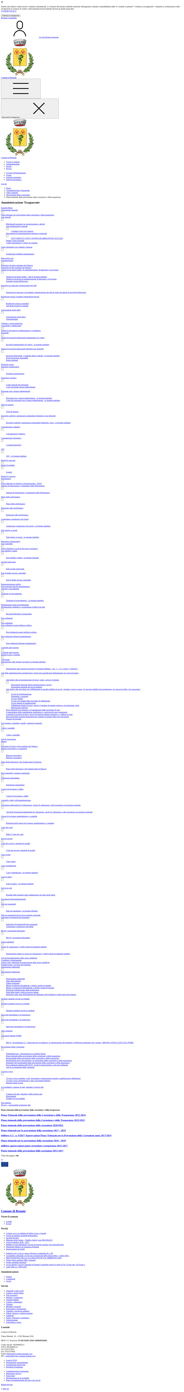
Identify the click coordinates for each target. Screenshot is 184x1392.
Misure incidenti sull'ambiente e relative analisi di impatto (28, 985)
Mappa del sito (7, 1384)
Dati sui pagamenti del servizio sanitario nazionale (20, 915)
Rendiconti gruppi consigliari (17, 304)
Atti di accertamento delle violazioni (20, 1067)
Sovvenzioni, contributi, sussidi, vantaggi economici (21, 723)
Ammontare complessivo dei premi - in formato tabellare (28, 526)
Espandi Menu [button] (7, 208)
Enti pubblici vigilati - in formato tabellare (22, 558)
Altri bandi (5, 660)
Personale (5, 333)
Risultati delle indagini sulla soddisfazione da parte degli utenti (30, 895)
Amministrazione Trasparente (18, 190)
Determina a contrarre (19, 696)
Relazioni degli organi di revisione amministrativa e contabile (30, 823)
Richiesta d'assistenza (14, 1367)
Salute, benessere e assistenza (17, 1318)
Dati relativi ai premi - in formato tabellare (22, 537)
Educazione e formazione (16, 1309)
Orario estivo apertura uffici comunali (21, 1260)
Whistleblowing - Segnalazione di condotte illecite (26, 1054)
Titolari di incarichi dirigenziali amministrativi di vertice (23, 338)
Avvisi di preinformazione (21, 694)
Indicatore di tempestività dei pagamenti (21, 924)
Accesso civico (7, 1071)
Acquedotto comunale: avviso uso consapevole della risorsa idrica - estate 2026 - (37, 1256)
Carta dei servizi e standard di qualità (15, 843)
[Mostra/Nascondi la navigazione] (21, 89)
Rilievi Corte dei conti (14, 834)
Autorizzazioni (12, 1320)
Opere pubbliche (7, 942)
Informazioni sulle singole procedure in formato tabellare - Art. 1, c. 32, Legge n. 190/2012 (42, 669)
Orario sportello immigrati (16, 1262)
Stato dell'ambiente (13, 981)
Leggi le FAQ (11, 1360)
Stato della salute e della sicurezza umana (22, 992)
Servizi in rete (6, 888)
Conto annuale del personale (17, 385)
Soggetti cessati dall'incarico (17, 281)
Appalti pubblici (12, 1300)
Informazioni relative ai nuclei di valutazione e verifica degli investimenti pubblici (38, 954)
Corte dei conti (7, 827)
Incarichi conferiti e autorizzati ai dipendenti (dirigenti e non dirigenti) (28, 416)
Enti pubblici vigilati (9, 551)
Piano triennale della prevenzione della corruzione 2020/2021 (32, 1125)
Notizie (9, 1277)
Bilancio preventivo (14, 755)
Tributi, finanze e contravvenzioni (19, 1313)
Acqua (8, 175)
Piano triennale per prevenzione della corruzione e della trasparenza (27, 215)
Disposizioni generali (9, 210)
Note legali (10, 1376)
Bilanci (4, 741)
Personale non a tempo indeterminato (15, 391)
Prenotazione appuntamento (17, 1362)
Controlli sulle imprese (10, 648)
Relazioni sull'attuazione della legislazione (22, 990)
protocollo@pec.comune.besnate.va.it (20, 1356)
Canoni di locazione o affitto (12, 789)
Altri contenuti (12, 193)
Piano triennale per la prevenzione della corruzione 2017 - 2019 (33, 1130)
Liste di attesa (6, 877)
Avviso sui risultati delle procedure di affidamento (30, 701)
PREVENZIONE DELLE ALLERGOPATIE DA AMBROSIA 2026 (33, 1258)
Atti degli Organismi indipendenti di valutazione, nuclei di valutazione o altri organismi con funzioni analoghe (49, 812)
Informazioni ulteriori (19, 708)
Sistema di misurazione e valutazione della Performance (23, 486)
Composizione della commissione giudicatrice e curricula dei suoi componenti (36, 712)
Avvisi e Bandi (17, 699)
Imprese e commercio (14, 1298)
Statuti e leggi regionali (15, 241)
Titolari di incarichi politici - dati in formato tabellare (26, 277)
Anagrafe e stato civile (15, 1291)
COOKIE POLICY (9, 11)
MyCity (6, 1389)
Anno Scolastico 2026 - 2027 (17, 1242)
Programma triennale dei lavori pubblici (26, 687)
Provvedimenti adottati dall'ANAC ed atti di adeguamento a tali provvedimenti (37, 1065)
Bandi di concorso (8, 460)
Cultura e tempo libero (15, 1293)
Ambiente (10, 1316)
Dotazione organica (8, 378)
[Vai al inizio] (2, 1160)
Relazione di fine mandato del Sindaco (16, 268)
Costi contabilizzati (8, 866)
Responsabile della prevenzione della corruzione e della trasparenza (32, 1058)
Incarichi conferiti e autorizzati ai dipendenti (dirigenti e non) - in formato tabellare (38, 423)
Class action (6, 855)
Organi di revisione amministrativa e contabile (19, 816)
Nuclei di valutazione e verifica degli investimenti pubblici (24, 947)
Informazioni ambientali (10, 967)
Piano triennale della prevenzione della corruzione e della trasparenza (33, 1056)
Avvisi (8, 1281)
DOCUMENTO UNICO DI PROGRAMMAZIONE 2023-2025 (37, 238)
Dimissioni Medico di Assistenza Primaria (22, 1247)
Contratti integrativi (13, 445)
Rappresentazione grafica (11, 584)
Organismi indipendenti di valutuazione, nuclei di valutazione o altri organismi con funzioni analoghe (41, 805)
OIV (3, 449)
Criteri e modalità (8, 728)
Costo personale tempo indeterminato (20, 387)
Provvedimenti (7, 618)
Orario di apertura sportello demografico (22, 1236)
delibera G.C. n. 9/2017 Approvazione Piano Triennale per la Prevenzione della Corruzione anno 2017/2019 (56, 1135)
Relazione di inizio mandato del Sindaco (17, 265)
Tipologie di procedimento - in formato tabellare (25, 601)
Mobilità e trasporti (13, 1307)
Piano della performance (10, 497)
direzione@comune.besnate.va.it (19, 1354)
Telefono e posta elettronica (12, 323)
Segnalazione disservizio (15, 1365)
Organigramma (12, 319)
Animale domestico (13, 177)
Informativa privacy (14, 1373)
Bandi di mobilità (8, 465)
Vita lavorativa (12, 1295)
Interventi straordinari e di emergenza (15, 1015)
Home (8, 188)
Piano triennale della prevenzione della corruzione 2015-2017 (32, 1150)
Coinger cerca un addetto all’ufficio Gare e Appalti (26, 1233)
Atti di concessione (8, 739)
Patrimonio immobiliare (10, 778)
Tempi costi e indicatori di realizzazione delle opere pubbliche (25, 962)
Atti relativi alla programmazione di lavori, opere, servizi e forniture (32, 680)
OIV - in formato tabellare (16, 456)
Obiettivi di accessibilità (15, 1099)
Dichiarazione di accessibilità (17, 1378)
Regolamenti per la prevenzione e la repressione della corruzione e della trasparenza (39, 1060)
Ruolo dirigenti (12, 360)
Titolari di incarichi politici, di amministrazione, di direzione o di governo (29, 270)
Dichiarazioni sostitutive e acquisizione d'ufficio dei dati (23, 607)
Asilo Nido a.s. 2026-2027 (16, 1267)
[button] (13, 162)
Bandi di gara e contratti (10, 655)
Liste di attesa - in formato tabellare (20, 884)
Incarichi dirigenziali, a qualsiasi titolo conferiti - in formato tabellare (33, 356)
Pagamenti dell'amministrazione (13, 899)
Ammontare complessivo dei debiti (19, 927)
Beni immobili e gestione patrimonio (15, 773)
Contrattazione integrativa (11, 438)
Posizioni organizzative (10, 367)
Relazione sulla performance (12, 508)
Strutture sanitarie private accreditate (15, 999)
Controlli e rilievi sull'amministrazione (16, 800)
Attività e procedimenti (10, 589)
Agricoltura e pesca (13, 1322)
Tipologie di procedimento (11, 594)
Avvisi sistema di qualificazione (23, 703)
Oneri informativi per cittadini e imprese (16, 247)
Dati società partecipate (15, 569)
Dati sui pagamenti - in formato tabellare (22, 911)
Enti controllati (7, 544)
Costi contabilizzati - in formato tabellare (22, 873)
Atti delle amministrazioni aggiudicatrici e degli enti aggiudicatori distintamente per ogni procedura (40, 673)
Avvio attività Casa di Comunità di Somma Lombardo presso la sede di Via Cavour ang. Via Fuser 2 (45, 1265)
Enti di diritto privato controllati (13, 573)
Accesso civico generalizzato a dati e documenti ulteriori (28, 1081)
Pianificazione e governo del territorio (16, 965)
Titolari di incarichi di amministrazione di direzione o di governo (31, 279)
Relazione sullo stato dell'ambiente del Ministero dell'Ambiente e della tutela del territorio (41, 994)
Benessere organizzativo (10, 541)
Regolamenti (11, 1096)
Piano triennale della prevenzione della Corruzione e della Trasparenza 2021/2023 (43, 1120)
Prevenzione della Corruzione (18, 195)
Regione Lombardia (9, 18)
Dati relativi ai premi (9, 530)
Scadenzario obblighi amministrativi (20, 254)
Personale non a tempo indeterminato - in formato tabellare (29, 398)
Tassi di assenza (7, 405)
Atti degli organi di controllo (17, 306)
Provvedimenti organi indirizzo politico (16, 625)
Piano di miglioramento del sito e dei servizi (23, 1380)
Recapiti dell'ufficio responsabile (19, 614)
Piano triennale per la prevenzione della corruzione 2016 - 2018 (33, 1140)
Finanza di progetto (13, 719)
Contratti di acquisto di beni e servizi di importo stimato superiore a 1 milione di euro (39, 714)
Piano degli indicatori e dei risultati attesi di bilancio (21, 762)
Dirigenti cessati (7, 364)
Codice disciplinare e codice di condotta (21, 243)
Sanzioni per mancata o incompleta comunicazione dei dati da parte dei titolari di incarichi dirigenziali (46, 292)
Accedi (4, 184)
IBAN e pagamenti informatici (13, 931)
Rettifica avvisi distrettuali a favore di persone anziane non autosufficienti (35, 1245)
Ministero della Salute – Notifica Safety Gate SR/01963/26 (29, 1240)
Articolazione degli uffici (11, 310)
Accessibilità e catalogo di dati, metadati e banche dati (22, 1087)
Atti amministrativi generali (16, 226)
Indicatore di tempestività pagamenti (15, 917)
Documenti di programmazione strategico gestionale (26, 233)
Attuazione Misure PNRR (11, 1036)
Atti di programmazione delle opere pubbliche (19, 958)
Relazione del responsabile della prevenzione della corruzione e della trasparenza (38, 1063)
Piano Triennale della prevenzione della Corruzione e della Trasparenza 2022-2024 (43, 1115)
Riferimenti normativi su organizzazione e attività (25, 224)
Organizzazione (7, 260)
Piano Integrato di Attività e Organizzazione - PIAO (21, 483)
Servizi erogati (6, 839)
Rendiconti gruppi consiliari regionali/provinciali (20, 297)
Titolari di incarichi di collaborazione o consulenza (21, 331)
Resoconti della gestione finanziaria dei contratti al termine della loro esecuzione (37, 717)
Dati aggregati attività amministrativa (15, 586)
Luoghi (9, 1221)
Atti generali (6, 217)
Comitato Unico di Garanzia (22, 231)
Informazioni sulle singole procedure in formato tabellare (23, 662)
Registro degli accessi (14, 1083)
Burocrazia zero (7, 258)
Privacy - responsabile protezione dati (16, 1105)
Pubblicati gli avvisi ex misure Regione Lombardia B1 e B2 (29, 1253)
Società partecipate (8, 562)
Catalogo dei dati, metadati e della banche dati (24, 1094)
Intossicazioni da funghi (15, 1249)
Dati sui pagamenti (8, 904)
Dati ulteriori (6, 1103)
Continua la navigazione (10, 16)
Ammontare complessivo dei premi (15, 519)
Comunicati (10, 1279)
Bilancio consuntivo (14, 758)
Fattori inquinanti (13, 983)
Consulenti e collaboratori (11, 326)
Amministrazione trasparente (17, 1371)
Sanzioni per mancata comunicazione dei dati (19, 285)
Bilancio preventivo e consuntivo (14, 749)
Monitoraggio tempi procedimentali (15, 605)
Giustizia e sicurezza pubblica (17, 1311)
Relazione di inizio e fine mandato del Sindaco (19, 746)
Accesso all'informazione (16, 173)
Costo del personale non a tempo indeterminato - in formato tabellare (33, 400)
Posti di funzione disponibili (17, 358)
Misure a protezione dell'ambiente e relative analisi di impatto (30, 988)
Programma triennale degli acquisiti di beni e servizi (31, 685)
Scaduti (9, 472)
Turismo (9, 1304)
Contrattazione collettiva (10, 427)
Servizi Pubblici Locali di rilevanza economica (19, 549)
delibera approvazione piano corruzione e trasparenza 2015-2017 (34, 1145)
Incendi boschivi (12, 1238)
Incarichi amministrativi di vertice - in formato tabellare (27, 345)
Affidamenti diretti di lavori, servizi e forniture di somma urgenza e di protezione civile (45, 705)
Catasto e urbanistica (14, 1302)
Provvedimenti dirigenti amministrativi (16, 636)
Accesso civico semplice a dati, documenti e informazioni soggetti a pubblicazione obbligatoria (43, 1078)
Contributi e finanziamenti (11, 960)
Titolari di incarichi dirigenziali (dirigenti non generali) (22, 349)
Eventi (8, 1224)
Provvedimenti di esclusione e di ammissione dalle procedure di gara (33, 710)
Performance (6, 479)
